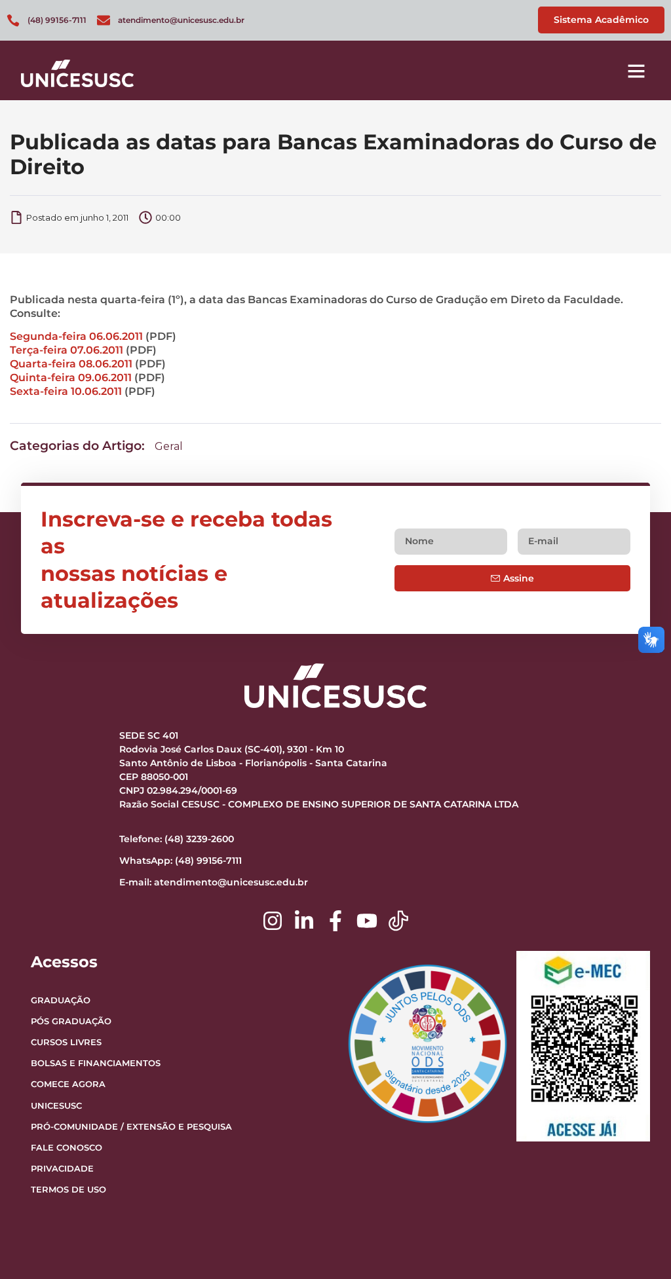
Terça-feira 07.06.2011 (66, 350)
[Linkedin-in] (304, 920)
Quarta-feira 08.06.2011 (71, 364)
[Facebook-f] (335, 920)
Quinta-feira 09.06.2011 (71, 377)
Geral (169, 446)
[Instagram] (272, 920)
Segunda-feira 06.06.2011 (76, 336)
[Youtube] (366, 920)
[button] (636, 70)
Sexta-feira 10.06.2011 (66, 391)
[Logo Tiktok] (398, 920)
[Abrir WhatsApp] (638, 1246)
